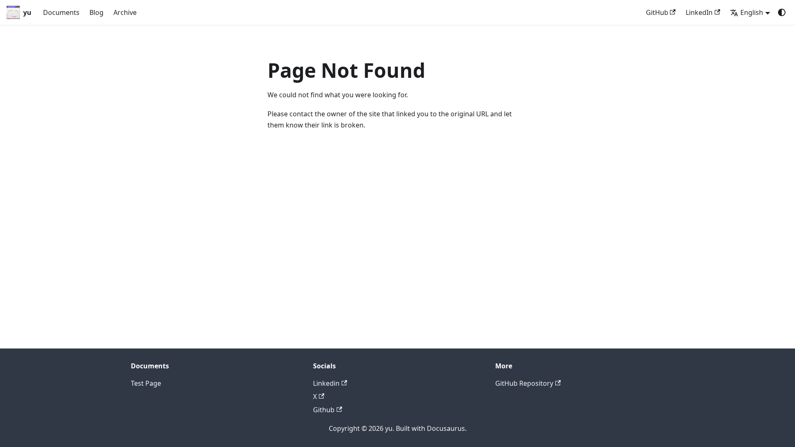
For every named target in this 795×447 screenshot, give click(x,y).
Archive (125, 12)
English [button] (751, 12)
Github (324, 409)
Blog (96, 12)
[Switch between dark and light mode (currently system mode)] (781, 12)
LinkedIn (699, 12)
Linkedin (326, 383)
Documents (61, 12)
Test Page (146, 383)
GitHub (657, 12)
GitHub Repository (524, 383)
